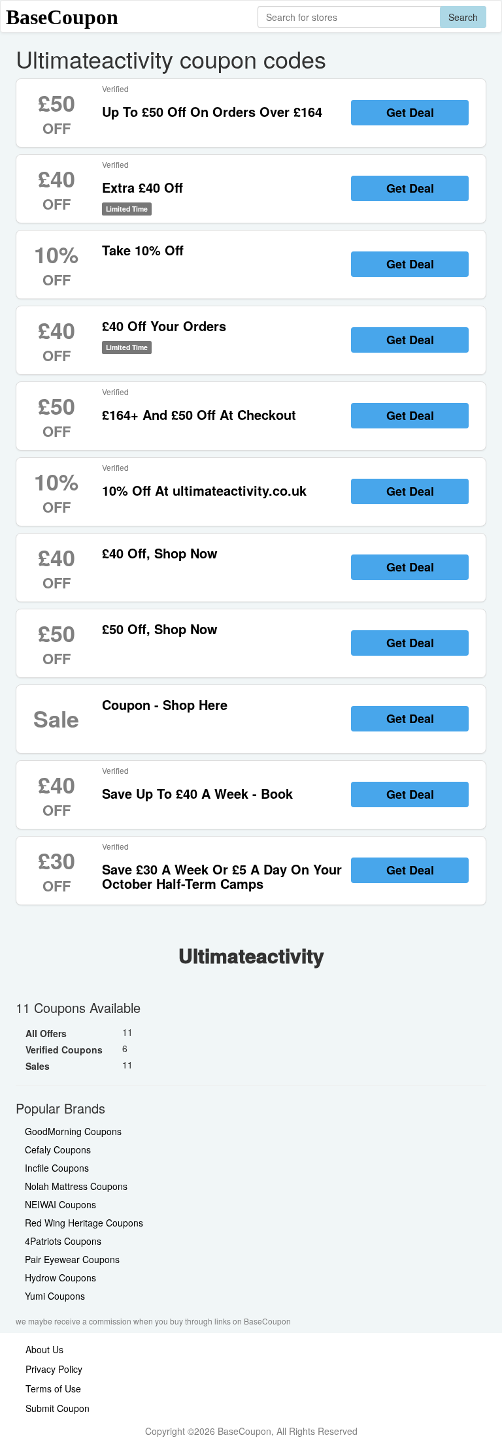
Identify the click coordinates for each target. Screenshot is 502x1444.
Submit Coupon (57, 1408)
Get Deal (410, 112)
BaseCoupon (62, 17)
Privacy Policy (53, 1368)
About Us (44, 1349)
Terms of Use (53, 1388)
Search (463, 17)
